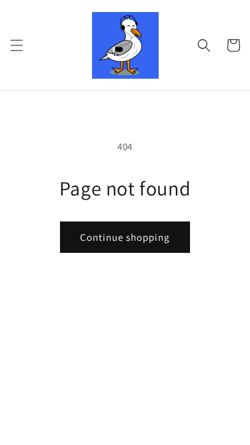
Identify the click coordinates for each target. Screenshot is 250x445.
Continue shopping (125, 237)
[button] (16, 45)
